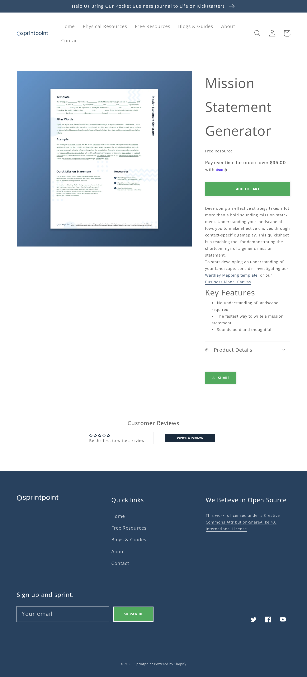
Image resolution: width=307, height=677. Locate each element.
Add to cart (248, 189)
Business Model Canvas (228, 281)
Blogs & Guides (128, 539)
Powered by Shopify (170, 664)
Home (118, 516)
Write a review (190, 438)
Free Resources (128, 528)
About (118, 551)
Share (224, 378)
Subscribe (133, 614)
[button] (257, 33)
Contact (120, 563)
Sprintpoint (143, 664)
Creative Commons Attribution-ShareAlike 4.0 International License (243, 522)
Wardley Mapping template (231, 275)
